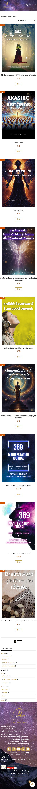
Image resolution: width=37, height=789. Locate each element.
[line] (14, 749)
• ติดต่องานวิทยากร (8, 729)
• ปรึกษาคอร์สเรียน (8, 726)
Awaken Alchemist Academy (18, 771)
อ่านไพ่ (3, 700)
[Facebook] (9, 749)
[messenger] (28, 749)
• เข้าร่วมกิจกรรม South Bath (11, 731)
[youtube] (18, 749)
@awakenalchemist (11, 734)
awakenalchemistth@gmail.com (16, 737)
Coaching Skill (6, 656)
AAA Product (6, 676)
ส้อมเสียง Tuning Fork (8, 666)
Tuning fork (5, 682)
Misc (2, 673)
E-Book (3, 670)
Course (3, 653)
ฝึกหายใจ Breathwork (8, 662)
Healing (4, 692)
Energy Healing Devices (9, 679)
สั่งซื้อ (18, 84)
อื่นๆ (3, 696)
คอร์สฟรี (4, 659)
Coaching (5, 689)
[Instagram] (23, 749)
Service (3, 687)
